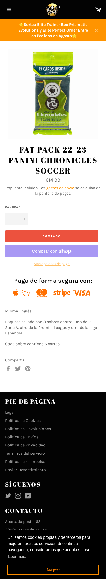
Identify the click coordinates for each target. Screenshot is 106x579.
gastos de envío (60, 188)
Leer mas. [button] (17, 556)
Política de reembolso (25, 461)
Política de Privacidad (25, 445)
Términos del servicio (25, 453)
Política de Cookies (23, 420)
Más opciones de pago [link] (52, 264)
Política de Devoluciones (28, 428)
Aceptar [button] (53, 570)
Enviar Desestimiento (25, 469)
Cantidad (12, 207)
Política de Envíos (21, 436)
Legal (10, 412)
